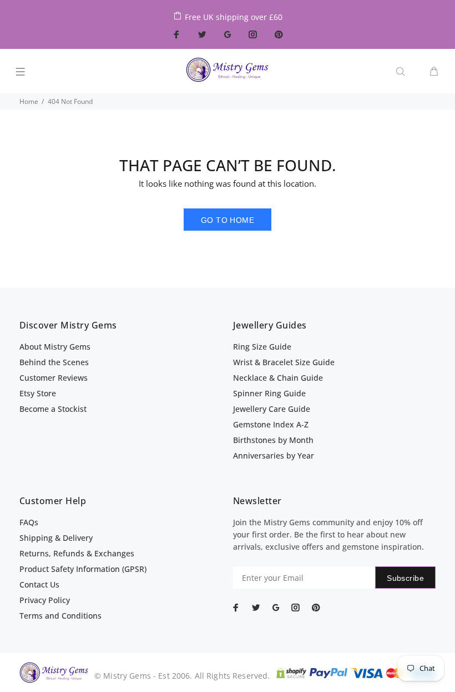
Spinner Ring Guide (269, 393)
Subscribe (405, 578)
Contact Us (39, 584)
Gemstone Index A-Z (271, 424)
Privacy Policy (44, 600)
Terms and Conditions (60, 615)
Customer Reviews (53, 377)
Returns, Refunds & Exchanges (76, 553)
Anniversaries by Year (273, 455)
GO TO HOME (227, 220)
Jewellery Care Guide (271, 409)
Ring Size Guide (262, 346)
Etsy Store (37, 393)
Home (28, 101)
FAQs (28, 522)
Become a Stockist (53, 409)
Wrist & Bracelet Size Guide (284, 362)
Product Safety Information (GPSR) (82, 569)
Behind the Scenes (54, 362)
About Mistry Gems (54, 346)
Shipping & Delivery (56, 537)
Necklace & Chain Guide (278, 377)
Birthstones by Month (273, 440)
